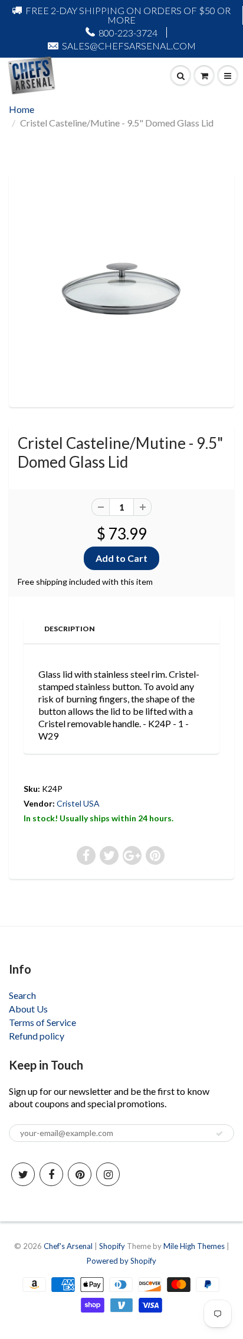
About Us (28, 1008)
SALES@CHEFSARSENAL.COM (129, 45)
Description (69, 628)
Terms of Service (42, 1022)
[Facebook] (51, 1174)
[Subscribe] (219, 1133)
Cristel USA (78, 803)
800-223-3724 (127, 32)
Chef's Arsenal (68, 1246)
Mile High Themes (194, 1246)
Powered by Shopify (121, 1260)
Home (21, 109)
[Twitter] (23, 1174)
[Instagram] (108, 1174)
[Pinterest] (79, 1174)
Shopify (112, 1246)
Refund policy (36, 1035)
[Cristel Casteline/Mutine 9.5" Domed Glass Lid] (121, 288)
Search (22, 995)
